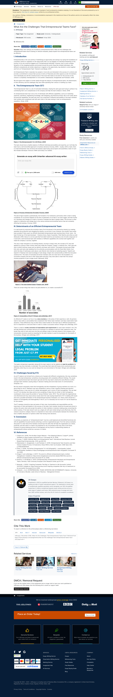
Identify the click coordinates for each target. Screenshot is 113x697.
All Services (46, 668)
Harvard (34, 532)
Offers (55, 6)
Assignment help (48, 665)
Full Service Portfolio (86, 98)
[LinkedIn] (20, 652)
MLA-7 (27, 532)
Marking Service (85, 93)
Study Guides (69, 662)
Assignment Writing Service (88, 91)
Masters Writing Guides (87, 157)
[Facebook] (15, 652)
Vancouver (42, 532)
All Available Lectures (86, 109)
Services (26, 6)
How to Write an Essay (87, 147)
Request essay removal (21, 589)
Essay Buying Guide (70, 668)
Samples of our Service (87, 96)
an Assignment (89, 83)
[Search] (79, 2)
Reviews (33, 6)
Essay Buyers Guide (86, 150)
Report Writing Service (87, 88)
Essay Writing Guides (86, 155)
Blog (66, 671)
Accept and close (17, 20)
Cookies (49, 689)
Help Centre (90, 665)
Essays (67, 656)
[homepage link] (14, 24)
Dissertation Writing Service (51, 659)
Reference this (20, 41)
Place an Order (91, 6)
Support (66, 3)
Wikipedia (51, 532)
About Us (40, 6)
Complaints (90, 662)
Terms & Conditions (29, 689)
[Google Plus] (24, 652)
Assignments (20, 24)
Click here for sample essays (30, 12)
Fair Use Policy (91, 659)
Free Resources (69, 665)
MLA (21, 532)
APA (16, 532)
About (88, 656)
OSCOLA (58, 532)
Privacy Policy (18, 689)
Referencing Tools (85, 152)
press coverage (62, 600)
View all (73, 553)
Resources (48, 6)
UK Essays (18, 6)
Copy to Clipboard (20, 547)
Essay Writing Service (86, 60)
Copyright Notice (41, 689)
